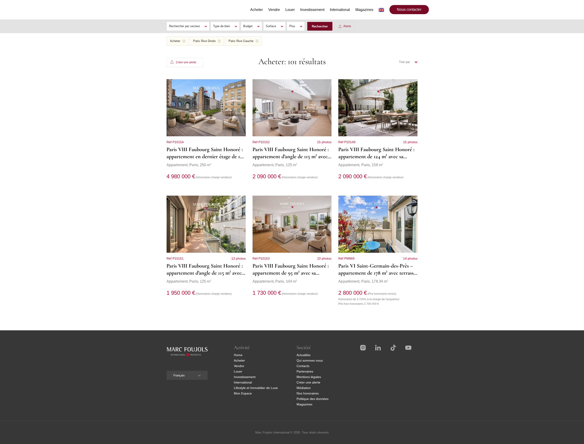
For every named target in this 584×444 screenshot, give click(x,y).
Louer (238, 371)
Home (238, 355)
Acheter (239, 360)
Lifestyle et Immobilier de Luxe (256, 388)
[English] (381, 10)
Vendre (239, 366)
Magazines (304, 404)
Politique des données (312, 399)
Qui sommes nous (310, 360)
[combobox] (187, 375)
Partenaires (305, 371)
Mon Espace (243, 393)
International (243, 382)
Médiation (304, 388)
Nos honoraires (308, 393)
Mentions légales (309, 377)
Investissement (245, 377)
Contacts (303, 366)
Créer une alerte (308, 382)
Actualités (303, 355)
